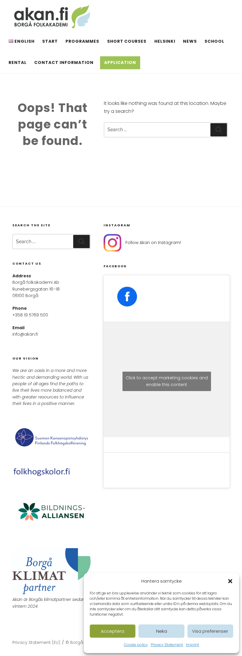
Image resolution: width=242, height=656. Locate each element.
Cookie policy (136, 644)
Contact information (64, 62)
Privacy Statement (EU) (36, 642)
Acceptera (112, 631)
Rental (18, 62)
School (214, 41)
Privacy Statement (167, 644)
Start (50, 41)
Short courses (127, 41)
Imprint (192, 644)
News (190, 41)
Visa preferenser (210, 631)
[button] (230, 581)
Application (120, 62)
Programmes (82, 41)
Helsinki (164, 41)
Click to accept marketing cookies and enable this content (167, 381)
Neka (161, 631)
